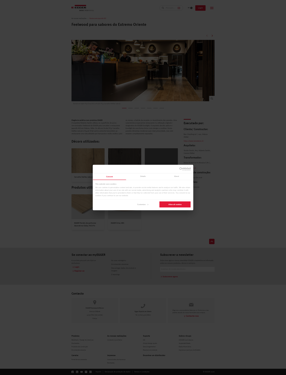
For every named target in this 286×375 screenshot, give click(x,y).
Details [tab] (143, 176)
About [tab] (176, 176)
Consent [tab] (109, 177)
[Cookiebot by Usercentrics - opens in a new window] (181, 169)
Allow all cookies (175, 204)
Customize (141, 204)
